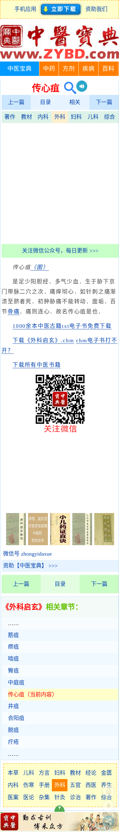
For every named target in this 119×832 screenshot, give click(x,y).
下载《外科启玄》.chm (43, 340)
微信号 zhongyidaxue (27, 554)
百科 (108, 69)
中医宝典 (19, 69)
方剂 (69, 69)
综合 (109, 117)
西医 (90, 785)
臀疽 (13, 671)
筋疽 (13, 635)
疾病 (88, 69)
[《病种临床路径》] (16, 543)
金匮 (106, 773)
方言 (44, 773)
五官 (75, 785)
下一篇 (104, 102)
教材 (26, 117)
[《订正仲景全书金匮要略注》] (82, 543)
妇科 (76, 117)
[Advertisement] (59, 182)
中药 (49, 69)
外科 (59, 117)
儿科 (93, 117)
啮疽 (13, 659)
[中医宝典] (59, 57)
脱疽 (13, 730)
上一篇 (16, 102)
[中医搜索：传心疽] (68, 88)
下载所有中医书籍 (37, 365)
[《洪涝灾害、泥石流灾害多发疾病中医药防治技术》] (38, 543)
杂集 (44, 797)
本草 (13, 773)
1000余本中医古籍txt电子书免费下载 (62, 326)
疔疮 (13, 742)
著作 (9, 117)
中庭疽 (16, 683)
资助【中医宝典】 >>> (30, 566)
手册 (44, 785)
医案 (13, 797)
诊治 (75, 797)
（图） (40, 267)
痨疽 (13, 647)
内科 (43, 117)
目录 (45, 102)
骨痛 (14, 312)
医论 (28, 797)
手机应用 (26, 9)
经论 (90, 773)
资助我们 (96, 9)
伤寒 (28, 785)
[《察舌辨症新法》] (104, 543)
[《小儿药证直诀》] (60, 543)
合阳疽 (16, 718)
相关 (74, 102)
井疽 (13, 706)
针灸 (59, 797)
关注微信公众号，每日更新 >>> (60, 251)
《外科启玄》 (24, 607)
